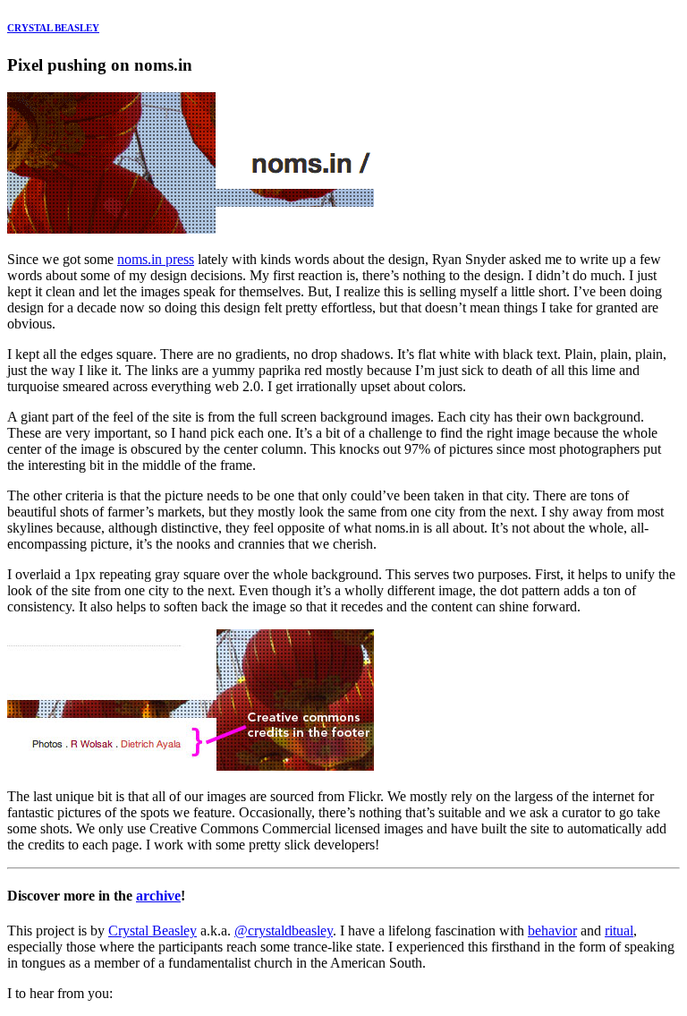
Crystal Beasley (152, 930)
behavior (552, 930)
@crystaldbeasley (283, 930)
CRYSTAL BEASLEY (53, 27)
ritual (619, 930)
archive (158, 895)
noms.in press (155, 259)
